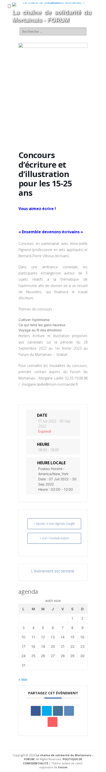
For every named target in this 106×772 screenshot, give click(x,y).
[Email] (52, 722)
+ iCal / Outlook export (54, 538)
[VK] (69, 711)
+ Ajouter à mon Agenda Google (54, 523)
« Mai (22, 679)
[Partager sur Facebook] (36, 711)
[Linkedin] (58, 711)
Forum (62, 767)
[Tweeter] (47, 711)
